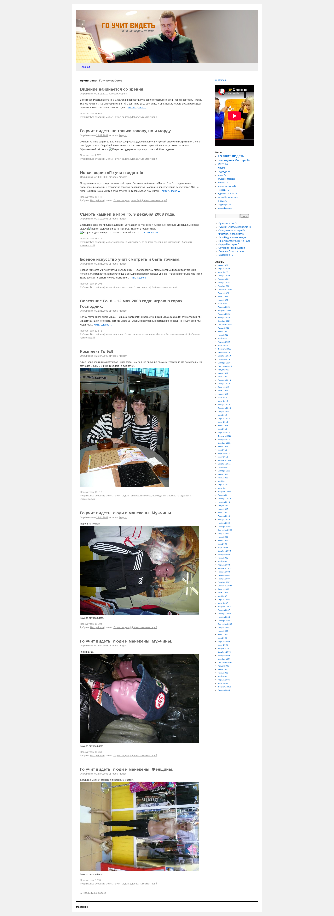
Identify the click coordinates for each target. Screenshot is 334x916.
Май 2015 (222, 415)
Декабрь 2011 (224, 464)
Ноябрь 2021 (224, 283)
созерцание (160, 242)
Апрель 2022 (224, 269)
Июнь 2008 (223, 558)
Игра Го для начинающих (232, 237)
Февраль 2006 (224, 648)
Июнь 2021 (223, 300)
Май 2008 (222, 561)
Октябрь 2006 (224, 621)
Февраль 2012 (224, 460)
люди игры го (224, 204)
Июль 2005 (223, 669)
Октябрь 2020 (224, 321)
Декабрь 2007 (224, 575)
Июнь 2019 (223, 377)
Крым (221, 167)
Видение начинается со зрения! (112, 89)
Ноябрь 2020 (224, 317)
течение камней (178, 334)
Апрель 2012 (224, 453)
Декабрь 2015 (224, 408)
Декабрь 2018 (224, 380)
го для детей (224, 171)
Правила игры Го (227, 223)
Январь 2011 (224, 495)
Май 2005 (222, 676)
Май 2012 (222, 450)
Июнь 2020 (223, 335)
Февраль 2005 (224, 687)
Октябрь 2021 (224, 286)
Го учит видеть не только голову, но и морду (125, 131)
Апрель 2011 (224, 485)
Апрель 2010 (224, 516)
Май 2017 (222, 398)
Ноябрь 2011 (224, 467)
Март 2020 (223, 345)
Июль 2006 (223, 631)
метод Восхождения (228, 197)
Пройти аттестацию (234, 241)
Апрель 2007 (224, 600)
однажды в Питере (141, 495)
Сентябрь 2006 (225, 624)
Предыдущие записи (93, 893)
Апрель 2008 (224, 565)
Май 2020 (222, 338)
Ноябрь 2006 (224, 617)
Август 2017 (223, 387)
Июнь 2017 (223, 394)
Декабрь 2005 (224, 652)
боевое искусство (123, 287)
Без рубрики (97, 117)
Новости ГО (223, 190)
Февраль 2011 (224, 492)
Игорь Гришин (225, 208)
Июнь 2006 (223, 634)
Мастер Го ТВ (225, 255)
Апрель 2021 (224, 307)
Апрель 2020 (224, 342)
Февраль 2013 (224, 436)
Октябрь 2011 (224, 471)
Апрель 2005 (224, 680)
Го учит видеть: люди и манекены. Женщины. (126, 769)
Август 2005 (223, 666)
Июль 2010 (223, 509)
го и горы (118, 334)
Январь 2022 (224, 276)
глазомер (118, 242)
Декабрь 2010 (224, 499)
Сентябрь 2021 (225, 290)
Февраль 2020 (224, 349)
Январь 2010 (224, 519)
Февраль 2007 (224, 607)
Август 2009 (223, 533)
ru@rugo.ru (221, 80)
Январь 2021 (224, 314)
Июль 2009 (223, 537)
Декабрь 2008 (224, 551)
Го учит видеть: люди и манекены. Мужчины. (126, 513)
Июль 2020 (223, 331)
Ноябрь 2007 (224, 579)
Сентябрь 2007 (225, 586)
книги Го (135, 200)
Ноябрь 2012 (224, 439)
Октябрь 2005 (224, 659)
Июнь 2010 (223, 513)
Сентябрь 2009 (225, 530)
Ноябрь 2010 (224, 502)
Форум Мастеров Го (229, 244)
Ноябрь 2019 (224, 359)
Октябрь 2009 (224, 526)
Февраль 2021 (224, 310)
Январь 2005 (224, 690)
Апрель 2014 (224, 418)
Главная (85, 66)
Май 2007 (222, 596)
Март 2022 (223, 272)
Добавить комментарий (144, 117)
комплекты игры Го (227, 186)
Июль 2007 (223, 593)
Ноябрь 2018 (224, 384)
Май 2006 (222, 638)
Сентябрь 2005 (225, 662)
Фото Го (223, 164)
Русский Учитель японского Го (234, 227)
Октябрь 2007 (224, 582)
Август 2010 (223, 506)
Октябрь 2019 (224, 363)
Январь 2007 (224, 610)
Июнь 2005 (223, 673)
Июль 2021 (223, 297)
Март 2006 (223, 645)
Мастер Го (223, 182)
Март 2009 (223, 547)
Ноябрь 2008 (224, 554)
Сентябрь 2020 (225, 324)
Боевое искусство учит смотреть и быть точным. (130, 259)
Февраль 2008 (224, 568)
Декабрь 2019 (224, 356)
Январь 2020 (224, 352)
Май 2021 (222, 303)
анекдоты (222, 201)
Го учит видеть (121, 117)
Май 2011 (222, 481)
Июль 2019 (223, 373)
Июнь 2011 (223, 478)
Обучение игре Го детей (231, 248)
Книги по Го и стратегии (231, 251)
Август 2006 (223, 627)
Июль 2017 (223, 391)
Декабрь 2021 (224, 279)
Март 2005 (223, 683)
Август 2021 (223, 293)
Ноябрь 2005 (224, 655)
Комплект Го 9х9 (96, 351)
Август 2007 (223, 589)
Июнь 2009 (223, 540)
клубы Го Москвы (226, 179)
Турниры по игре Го (227, 193)
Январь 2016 (224, 405)
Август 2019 (223, 370)
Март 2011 (223, 488)
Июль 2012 (223, 446)
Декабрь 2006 (224, 614)
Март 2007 (223, 603)
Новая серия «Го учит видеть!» (111, 172)
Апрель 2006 (224, 641)
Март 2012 (223, 457)
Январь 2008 (224, 572)
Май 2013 (222, 429)
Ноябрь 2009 (224, 523)
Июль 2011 (223, 474)
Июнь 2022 (223, 265)
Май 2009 (222, 544)
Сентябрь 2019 (225, 366)
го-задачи (147, 242)
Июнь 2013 (223, 425)
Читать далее (137, 107)
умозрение (174, 242)
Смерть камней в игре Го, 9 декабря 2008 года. (127, 214)
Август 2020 (223, 328)
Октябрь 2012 (224, 443)
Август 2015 (223, 411)
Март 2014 (223, 422)
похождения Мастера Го (155, 334)
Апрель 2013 (224, 432)
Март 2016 (223, 401)
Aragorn (122, 93)
